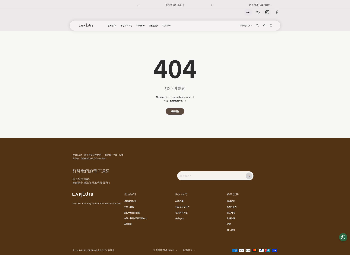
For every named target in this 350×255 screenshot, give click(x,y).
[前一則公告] (138, 5)
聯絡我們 (231, 201)
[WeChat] (258, 12)
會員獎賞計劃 (181, 212)
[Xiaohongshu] (248, 12)
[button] (111, 25)
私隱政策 (231, 218)
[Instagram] (267, 12)
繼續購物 (175, 111)
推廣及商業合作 (182, 206)
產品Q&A (179, 218)
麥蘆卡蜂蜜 (129, 206)
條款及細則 (232, 206)
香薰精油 (128, 224)
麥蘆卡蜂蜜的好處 (132, 212)
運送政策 (231, 212)
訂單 (229, 224)
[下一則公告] (212, 5)
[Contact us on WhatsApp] (343, 237)
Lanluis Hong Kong (88, 250)
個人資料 (231, 229)
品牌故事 (179, 201)
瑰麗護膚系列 (130, 201)
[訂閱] (249, 176)
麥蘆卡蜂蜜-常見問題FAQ (135, 218)
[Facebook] (277, 12)
